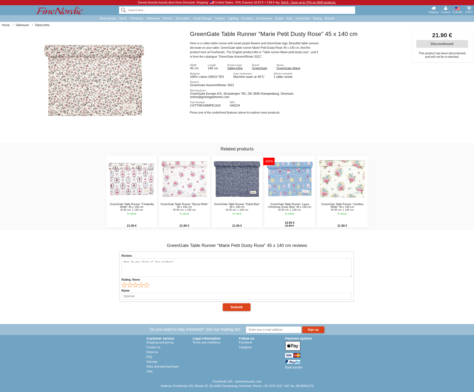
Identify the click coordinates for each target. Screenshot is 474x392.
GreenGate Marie (288, 68)
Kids (290, 18)
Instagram (245, 347)
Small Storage (202, 18)
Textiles (220, 18)
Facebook (245, 342)
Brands (329, 18)
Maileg (317, 18)
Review (126, 255)
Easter (279, 18)
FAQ (149, 356)
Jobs (149, 371)
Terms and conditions (207, 342)
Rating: (130, 279)
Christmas (136, 18)
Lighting (233, 18)
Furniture (247, 18)
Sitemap (151, 361)
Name (125, 290)
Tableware (153, 18)
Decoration (183, 18)
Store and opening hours (162, 366)
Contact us (153, 347)
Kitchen (168, 18)
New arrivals (108, 18)
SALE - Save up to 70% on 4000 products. (308, 2)
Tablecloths (235, 68)
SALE (123, 18)
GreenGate (303, 18)
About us (152, 352)
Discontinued (442, 44)
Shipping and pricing (159, 342)
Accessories (264, 18)
